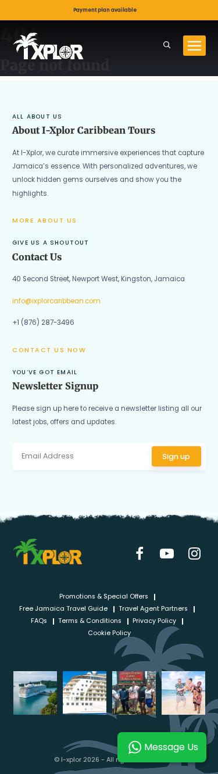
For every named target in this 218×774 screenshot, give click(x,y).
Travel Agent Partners (153, 609)
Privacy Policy (154, 621)
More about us (44, 220)
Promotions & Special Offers (103, 597)
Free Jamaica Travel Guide (63, 609)
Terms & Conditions (89, 621)
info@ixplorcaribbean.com (56, 301)
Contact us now (49, 350)
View (109, 10)
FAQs (39, 621)
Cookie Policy (109, 633)
